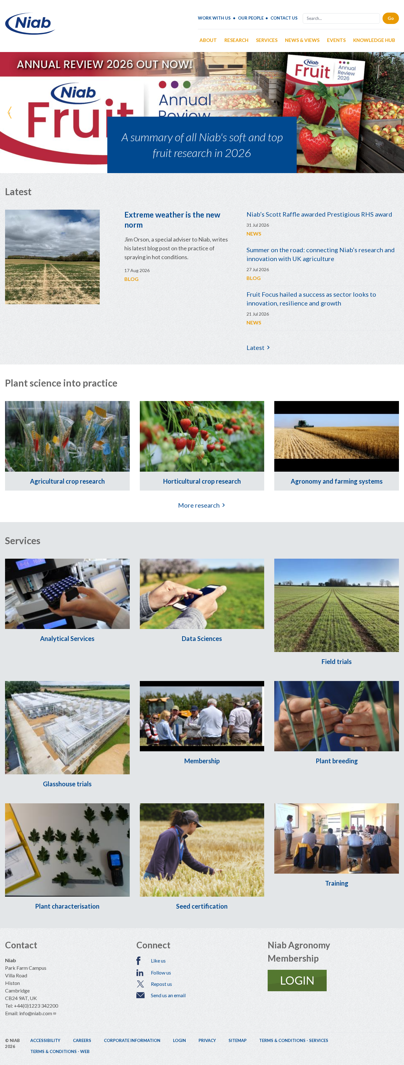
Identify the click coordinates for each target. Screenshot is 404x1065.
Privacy (207, 1040)
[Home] (30, 32)
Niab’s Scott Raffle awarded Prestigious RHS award (319, 214)
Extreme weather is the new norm (172, 219)
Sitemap (238, 1040)
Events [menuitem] (336, 40)
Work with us (214, 17)
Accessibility (45, 1040)
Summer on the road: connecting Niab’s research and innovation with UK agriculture (321, 254)
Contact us (284, 17)
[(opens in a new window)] (333, 980)
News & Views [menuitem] (302, 40)
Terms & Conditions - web (60, 1051)
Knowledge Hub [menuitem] (374, 40)
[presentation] (9, 112)
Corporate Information (132, 1040)
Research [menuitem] (236, 40)
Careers (82, 1040)
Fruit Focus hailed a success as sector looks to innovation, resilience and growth (311, 298)
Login (179, 1040)
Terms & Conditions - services (293, 1040)
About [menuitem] (208, 40)
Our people (251, 17)
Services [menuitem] (266, 40)
